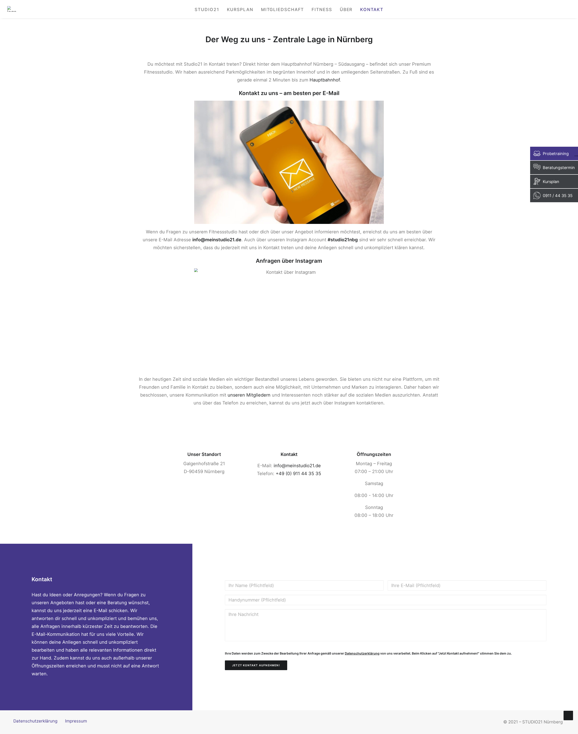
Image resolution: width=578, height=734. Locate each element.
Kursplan (240, 9)
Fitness (322, 9)
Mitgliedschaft (282, 9)
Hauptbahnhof (325, 80)
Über (346, 9)
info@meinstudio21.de (297, 465)
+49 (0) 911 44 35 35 (298, 473)
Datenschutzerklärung (362, 653)
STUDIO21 (207, 9)
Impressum (76, 721)
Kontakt (371, 9)
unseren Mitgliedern (249, 395)
